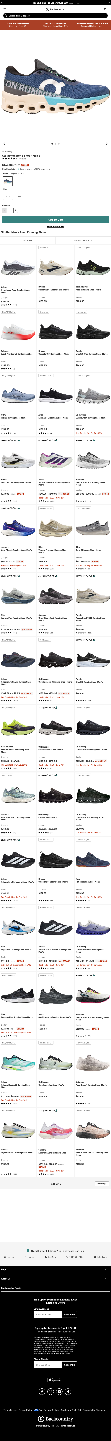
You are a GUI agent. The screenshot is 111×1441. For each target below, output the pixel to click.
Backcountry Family (11, 1287)
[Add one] (15, 210)
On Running (7, 151)
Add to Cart (55, 219)
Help (3, 1269)
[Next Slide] (109, 2)
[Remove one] (4, 210)
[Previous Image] (4, 143)
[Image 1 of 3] (52, 143)
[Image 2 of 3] (55, 143)
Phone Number (42, 1359)
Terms (55, 1353)
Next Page (102, 1183)
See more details (55, 226)
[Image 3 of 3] (58, 143)
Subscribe (69, 1314)
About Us (6, 1278)
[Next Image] (106, 143)
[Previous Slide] (2, 2)
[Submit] (6, 15)
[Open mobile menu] (4, 9)
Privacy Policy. (65, 1353)
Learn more (45, 169)
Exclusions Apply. (40, 1339)
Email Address (41, 1308)
